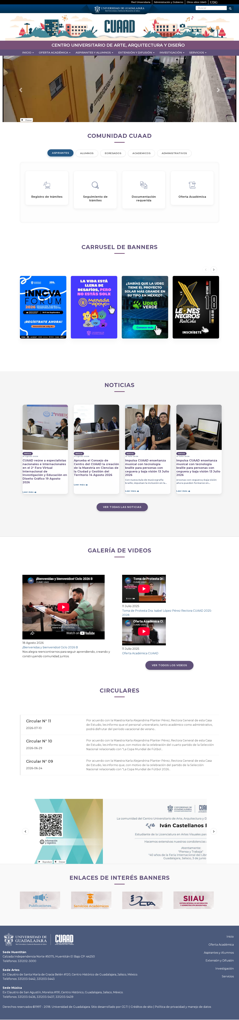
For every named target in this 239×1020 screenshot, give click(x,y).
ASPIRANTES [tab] (60, 152)
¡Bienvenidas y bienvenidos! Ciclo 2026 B (50, 647)
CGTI (125, 1006)
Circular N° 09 (39, 761)
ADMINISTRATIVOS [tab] (174, 153)
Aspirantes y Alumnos (93, 52)
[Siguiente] (213, 269)
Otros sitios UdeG (196, 2)
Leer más (28, 492)
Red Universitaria (140, 2)
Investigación (171, 52)
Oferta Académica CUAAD (140, 653)
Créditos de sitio (142, 1006)
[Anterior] (205, 269)
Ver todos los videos (169, 665)
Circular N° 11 (38, 721)
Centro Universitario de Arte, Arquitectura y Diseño (118, 45)
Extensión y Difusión (135, 52)
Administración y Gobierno (168, 2)
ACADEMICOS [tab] (141, 153)
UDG (213, 2)
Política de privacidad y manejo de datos (183, 1006)
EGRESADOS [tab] (113, 153)
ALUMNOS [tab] (87, 153)
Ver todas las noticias (122, 507)
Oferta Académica (221, 944)
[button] (20, 89)
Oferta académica (54, 52)
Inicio (27, 52)
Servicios (197, 52)
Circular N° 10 (39, 741)
